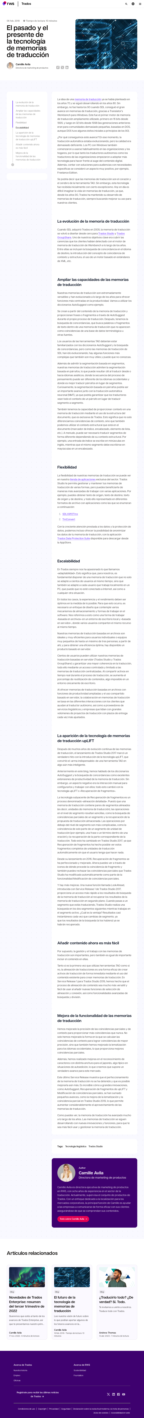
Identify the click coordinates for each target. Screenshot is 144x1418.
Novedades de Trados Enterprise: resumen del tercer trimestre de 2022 (26, 1304)
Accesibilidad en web (120, 1412)
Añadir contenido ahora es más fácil (27, 146)
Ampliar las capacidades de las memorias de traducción (28, 114)
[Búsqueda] (126, 4)
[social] (128, 1394)
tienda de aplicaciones (83, 479)
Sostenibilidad (80, 1370)
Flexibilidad (21, 122)
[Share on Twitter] (62, 67)
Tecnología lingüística (75, 1146)
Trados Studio (106, 233)
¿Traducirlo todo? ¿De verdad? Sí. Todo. (116, 1299)
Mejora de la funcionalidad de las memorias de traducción (28, 156)
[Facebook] (118, 1394)
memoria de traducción (88, 99)
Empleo (17, 1375)
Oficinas (17, 1380)
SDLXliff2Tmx (70, 514)
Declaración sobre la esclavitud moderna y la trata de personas (101, 1408)
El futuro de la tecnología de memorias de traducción (64, 1304)
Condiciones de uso (26, 1408)
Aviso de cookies (101, 1412)
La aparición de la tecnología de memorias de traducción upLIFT (28, 136)
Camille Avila (23, 64)
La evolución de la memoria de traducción (27, 104)
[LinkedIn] (113, 1394)
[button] (8, 3)
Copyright (42, 1408)
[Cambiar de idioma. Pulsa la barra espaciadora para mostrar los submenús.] (133, 4)
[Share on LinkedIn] (67, 67)
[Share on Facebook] (58, 67)
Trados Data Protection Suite (73, 538)
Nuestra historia (20, 1370)
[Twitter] (108, 1394)
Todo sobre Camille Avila (72, 1218)
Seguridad (65, 1408)
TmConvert (68, 519)
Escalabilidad (22, 127)
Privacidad (53, 1408)
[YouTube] (123, 1394)
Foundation (78, 1375)
